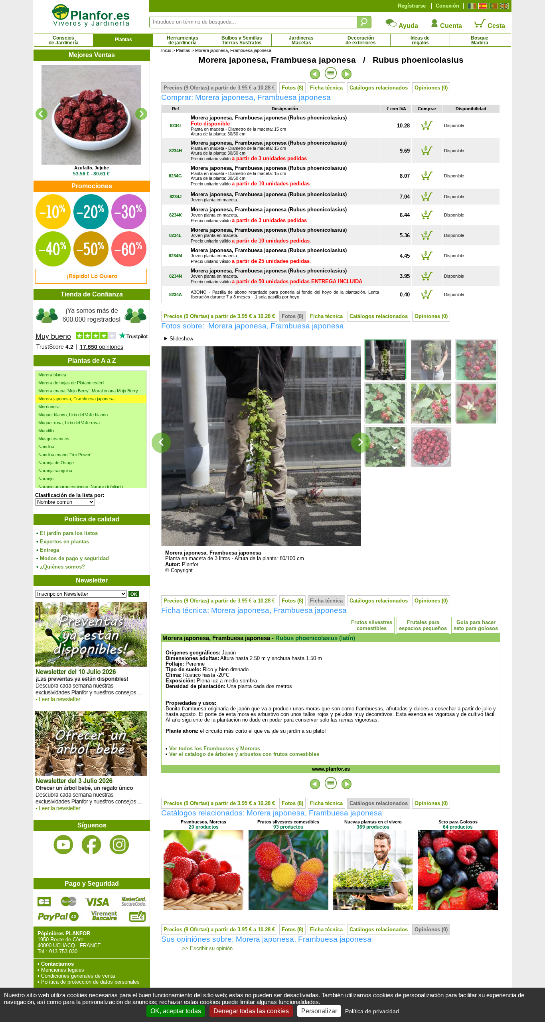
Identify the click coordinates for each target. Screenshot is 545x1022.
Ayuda (407, 25)
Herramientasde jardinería (182, 40)
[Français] (471, 6)
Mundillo (46, 430)
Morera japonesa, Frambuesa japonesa (76, 398)
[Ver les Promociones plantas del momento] (91, 282)
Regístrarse (412, 6)
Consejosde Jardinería (64, 40)
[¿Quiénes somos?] (91, 327)
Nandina (46, 446)
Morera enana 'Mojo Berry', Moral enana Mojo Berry (88, 390)
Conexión (447, 6)
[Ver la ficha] (91, 115)
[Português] (492, 6)
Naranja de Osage (56, 462)
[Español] (481, 6)
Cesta (495, 25)
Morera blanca (52, 374)
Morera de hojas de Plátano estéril (71, 382)
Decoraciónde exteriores (361, 40)
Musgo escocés (53, 438)
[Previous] (41, 114)
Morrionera (48, 406)
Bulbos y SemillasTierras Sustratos (241, 40)
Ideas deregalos (420, 40)
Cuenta (450, 25)
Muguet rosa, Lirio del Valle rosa (69, 422)
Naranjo (45, 478)
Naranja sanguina (55, 470)
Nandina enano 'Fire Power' (64, 454)
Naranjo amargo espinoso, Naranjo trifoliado (80, 486)
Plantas (123, 39)
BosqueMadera (479, 40)
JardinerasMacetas (301, 40)
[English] (503, 6)
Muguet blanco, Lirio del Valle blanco (73, 414)
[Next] (141, 114)
